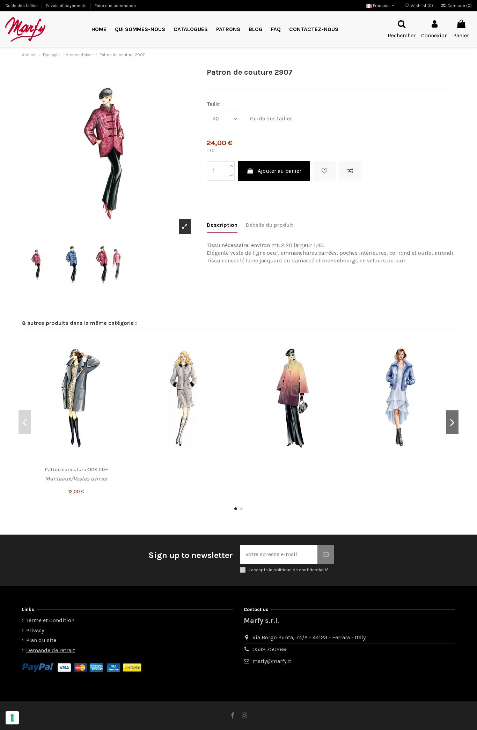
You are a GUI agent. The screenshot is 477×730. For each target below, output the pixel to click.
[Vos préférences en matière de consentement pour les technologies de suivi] (12, 717)
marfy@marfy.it (271, 661)
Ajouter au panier (279, 170)
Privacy (35, 630)
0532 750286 (269, 649)
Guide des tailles (22, 5)
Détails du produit (269, 225)
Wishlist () (422, 5)
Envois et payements (67, 5)
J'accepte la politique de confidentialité (288, 569)
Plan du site (41, 640)
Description (222, 225)
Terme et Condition (50, 620)
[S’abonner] (325, 554)
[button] (228, 29)
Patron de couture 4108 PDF (76, 469)
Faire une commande (115, 5)
